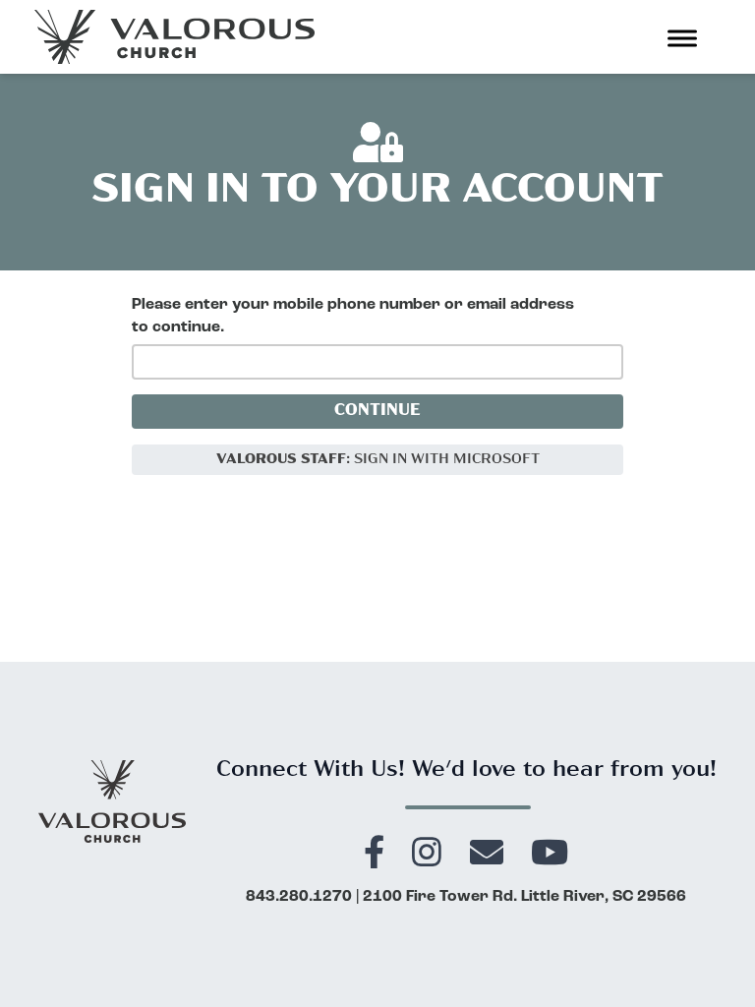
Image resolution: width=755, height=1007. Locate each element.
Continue (377, 411)
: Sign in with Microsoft (378, 459)
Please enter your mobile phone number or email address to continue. (353, 316)
